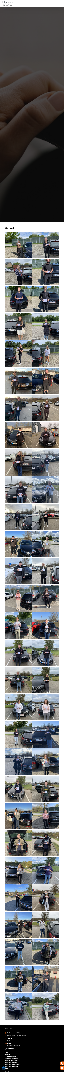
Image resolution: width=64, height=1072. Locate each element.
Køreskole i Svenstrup (11, 1066)
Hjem (6, 1052)
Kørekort (7, 1054)
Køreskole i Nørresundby (12, 1064)
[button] (3, 1068)
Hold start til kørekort (11, 1058)
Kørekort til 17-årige (11, 1060)
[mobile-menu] (59, 3)
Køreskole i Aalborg (11, 1062)
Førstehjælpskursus (11, 1056)
